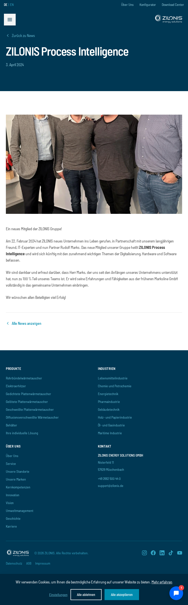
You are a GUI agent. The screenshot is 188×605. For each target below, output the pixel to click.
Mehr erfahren (162, 582)
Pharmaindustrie (109, 401)
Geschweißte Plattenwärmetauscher (30, 409)
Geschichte (13, 518)
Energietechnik (108, 394)
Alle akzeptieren (122, 595)
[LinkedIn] (162, 552)
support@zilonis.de (110, 486)
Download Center (173, 4)
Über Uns (127, 4)
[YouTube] (179, 552)
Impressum (42, 563)
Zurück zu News (23, 35)
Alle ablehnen (86, 595)
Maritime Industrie (110, 433)
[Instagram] (144, 552)
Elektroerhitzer (16, 386)
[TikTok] (170, 552)
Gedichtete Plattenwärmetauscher (28, 394)
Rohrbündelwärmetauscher (24, 378)
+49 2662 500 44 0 (109, 478)
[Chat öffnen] (176, 593)
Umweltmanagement (19, 510)
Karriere (11, 526)
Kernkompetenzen (18, 487)
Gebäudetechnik (108, 409)
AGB (28, 563)
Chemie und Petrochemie (114, 386)
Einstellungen (58, 595)
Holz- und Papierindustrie (115, 417)
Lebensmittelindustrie (113, 378)
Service (11, 463)
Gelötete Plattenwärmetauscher (27, 401)
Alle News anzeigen (26, 323)
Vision (10, 503)
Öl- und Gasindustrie (111, 425)
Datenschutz (14, 563)
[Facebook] (153, 552)
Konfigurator (148, 4)
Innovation (12, 495)
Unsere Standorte (17, 471)
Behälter (11, 425)
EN (12, 4)
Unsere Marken (16, 479)
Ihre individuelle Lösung (22, 433)
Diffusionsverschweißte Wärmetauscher (32, 417)
